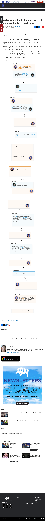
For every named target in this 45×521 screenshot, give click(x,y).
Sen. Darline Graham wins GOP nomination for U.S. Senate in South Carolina (35, 444)
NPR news (7, 320)
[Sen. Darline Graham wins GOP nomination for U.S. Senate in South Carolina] (26, 445)
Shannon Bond (17, 26)
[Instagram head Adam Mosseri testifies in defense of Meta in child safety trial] (4, 422)
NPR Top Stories (14, 320)
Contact (18, 499)
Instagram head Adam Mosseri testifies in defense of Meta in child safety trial (24, 420)
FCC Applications (38, 497)
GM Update (1, 20)
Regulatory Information (30, 503)
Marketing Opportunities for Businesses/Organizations (30, 498)
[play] (3, 5)
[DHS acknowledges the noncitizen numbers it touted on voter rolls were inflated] (26, 455)
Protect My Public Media (38, 500)
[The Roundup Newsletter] (22, 385)
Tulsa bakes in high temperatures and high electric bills (11, 433)
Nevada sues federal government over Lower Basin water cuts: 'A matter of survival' (25, 412)
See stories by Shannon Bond (14, 352)
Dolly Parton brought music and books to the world (10, 428)
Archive (36, 502)
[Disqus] (22, 478)
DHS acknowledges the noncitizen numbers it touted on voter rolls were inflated (35, 455)
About (18, 497)
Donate (40, 1)
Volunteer (33, 1)
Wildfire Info (1, 28)
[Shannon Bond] (3, 348)
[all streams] (43, 5)
